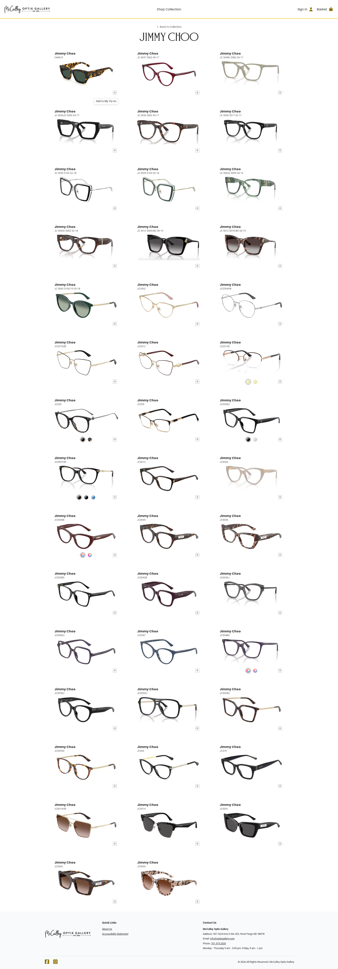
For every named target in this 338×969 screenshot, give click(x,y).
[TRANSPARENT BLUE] (93, 497)
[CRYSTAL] (255, 439)
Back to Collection (171, 27)
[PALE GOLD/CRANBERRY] (255, 381)
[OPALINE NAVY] (255, 670)
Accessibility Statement (115, 933)
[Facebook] (47, 962)
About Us (107, 929)
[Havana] (89, 439)
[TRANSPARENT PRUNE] (248, 670)
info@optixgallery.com (222, 938)
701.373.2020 (218, 943)
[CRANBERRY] (82, 555)
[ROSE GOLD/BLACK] (248, 381)
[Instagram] (55, 962)
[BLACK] (248, 439)
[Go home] (44, 9)
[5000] (79, 497)
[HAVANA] (89, 555)
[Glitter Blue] (82, 439)
